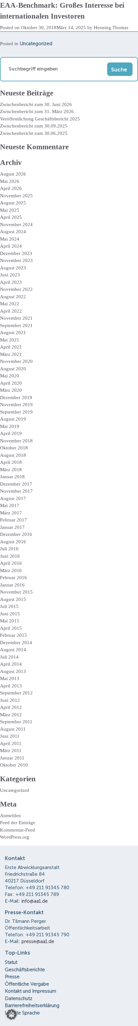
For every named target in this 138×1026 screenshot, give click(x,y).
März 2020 (11, 390)
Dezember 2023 (16, 253)
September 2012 (16, 692)
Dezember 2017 (16, 484)
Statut (11, 962)
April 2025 (11, 217)
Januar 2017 (12, 527)
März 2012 (11, 714)
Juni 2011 (10, 736)
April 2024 (11, 246)
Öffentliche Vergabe (27, 984)
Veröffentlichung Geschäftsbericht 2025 (40, 118)
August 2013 (13, 671)
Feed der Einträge (17, 822)
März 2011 (11, 750)
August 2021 (13, 332)
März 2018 (11, 469)
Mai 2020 (9, 375)
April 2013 (11, 685)
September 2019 (16, 412)
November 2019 (16, 404)
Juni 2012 (10, 700)
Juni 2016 (10, 556)
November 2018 (16, 440)
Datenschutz (18, 998)
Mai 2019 (9, 426)
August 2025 (13, 202)
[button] (11, 1014)
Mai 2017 (9, 505)
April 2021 (11, 346)
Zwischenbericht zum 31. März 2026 (37, 111)
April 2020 (11, 383)
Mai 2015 (9, 620)
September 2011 (16, 721)
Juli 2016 (9, 548)
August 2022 (13, 296)
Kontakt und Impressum (30, 991)
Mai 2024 (9, 239)
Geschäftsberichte (25, 970)
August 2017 (13, 498)
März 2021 (11, 354)
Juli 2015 (9, 606)
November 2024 (16, 224)
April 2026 (11, 188)
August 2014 (13, 649)
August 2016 (13, 541)
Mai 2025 (9, 210)
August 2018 (13, 455)
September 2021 (16, 325)
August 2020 (13, 368)
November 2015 (16, 592)
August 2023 (13, 267)
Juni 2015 (10, 613)
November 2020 (16, 361)
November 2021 (16, 318)
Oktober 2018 (14, 447)
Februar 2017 (13, 519)
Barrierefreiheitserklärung (32, 1005)
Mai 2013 (9, 678)
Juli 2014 (9, 657)
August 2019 (13, 419)
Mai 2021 (9, 339)
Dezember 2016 (16, 534)
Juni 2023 (10, 274)
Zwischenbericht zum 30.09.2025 (33, 125)
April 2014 (11, 664)
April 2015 (11, 628)
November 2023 (16, 260)
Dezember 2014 (16, 642)
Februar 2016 (13, 577)
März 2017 (11, 512)
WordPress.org (14, 837)
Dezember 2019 (16, 397)
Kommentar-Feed (17, 830)
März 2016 (11, 570)
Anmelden (10, 815)
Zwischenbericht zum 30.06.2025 (33, 133)
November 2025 (16, 195)
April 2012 (11, 707)
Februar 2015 (13, 635)
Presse (12, 977)
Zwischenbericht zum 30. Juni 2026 (36, 104)
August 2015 (13, 599)
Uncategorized (36, 43)
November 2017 (16, 491)
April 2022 (11, 311)
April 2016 (11, 563)
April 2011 (11, 743)
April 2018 (11, 462)
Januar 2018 (12, 476)
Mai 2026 (9, 181)
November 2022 (16, 289)
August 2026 (13, 173)
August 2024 (13, 231)
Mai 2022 (9, 303)
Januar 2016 (12, 584)
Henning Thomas (111, 27)
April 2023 (11, 282)
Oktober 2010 (14, 764)
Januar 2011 (12, 757)
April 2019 (11, 433)
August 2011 (13, 729)
